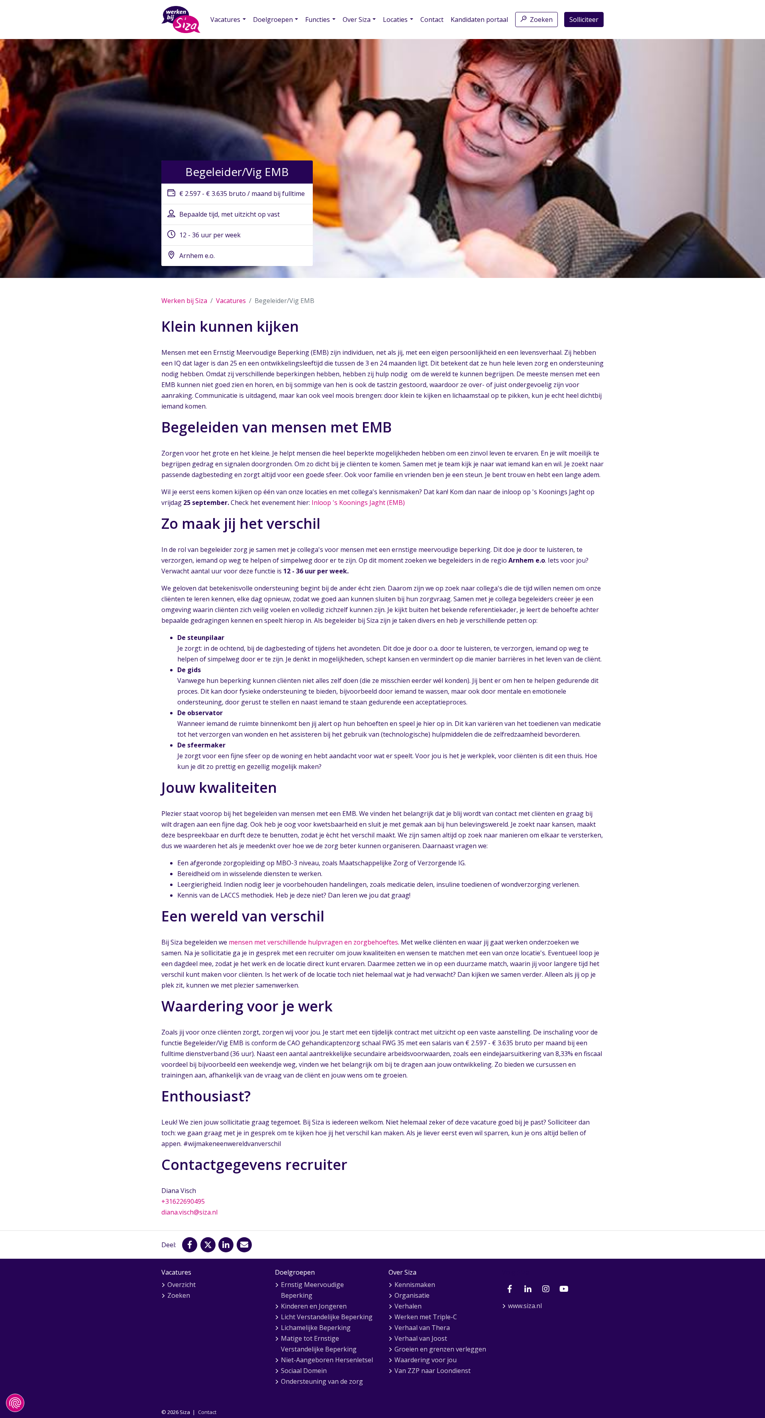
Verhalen (408, 1306)
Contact (431, 19)
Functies (317, 19)
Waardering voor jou (425, 1359)
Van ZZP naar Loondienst (432, 1370)
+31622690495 (183, 1201)
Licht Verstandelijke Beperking (327, 1316)
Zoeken (541, 19)
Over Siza (357, 19)
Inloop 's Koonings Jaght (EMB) (358, 502)
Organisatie (412, 1295)
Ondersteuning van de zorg (322, 1381)
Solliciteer (583, 19)
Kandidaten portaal (479, 19)
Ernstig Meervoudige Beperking (312, 1290)
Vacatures (225, 19)
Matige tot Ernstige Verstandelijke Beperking (319, 1343)
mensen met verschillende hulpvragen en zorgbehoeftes (313, 942)
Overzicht (181, 1284)
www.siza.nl (525, 1305)
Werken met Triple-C (425, 1316)
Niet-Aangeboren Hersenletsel (327, 1359)
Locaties (395, 19)
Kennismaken (414, 1284)
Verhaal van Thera (422, 1327)
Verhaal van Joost (420, 1338)
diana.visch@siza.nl (189, 1212)
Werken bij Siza (184, 300)
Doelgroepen (273, 19)
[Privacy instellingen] (15, 1403)
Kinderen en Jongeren (314, 1306)
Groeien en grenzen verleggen (440, 1349)
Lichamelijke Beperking (316, 1327)
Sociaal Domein (304, 1370)
